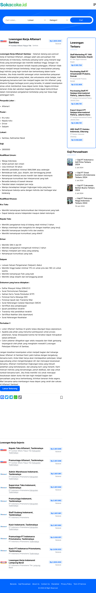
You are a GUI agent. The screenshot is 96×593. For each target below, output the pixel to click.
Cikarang (73, 136)
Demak (72, 81)
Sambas (35, 45)
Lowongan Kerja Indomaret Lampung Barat (22, 561)
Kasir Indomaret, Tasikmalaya (23, 525)
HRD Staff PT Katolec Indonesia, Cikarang (79, 130)
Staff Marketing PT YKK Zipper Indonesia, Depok (81, 55)
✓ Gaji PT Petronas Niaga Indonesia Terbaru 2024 (83, 200)
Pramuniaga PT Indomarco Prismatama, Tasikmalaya (22, 537)
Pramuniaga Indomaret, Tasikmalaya (20, 499)
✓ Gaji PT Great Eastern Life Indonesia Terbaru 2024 (85, 174)
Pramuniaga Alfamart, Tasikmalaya (26, 460)
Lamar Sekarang (9, 388)
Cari (81, 20)
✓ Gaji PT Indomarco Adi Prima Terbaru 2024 (84, 162)
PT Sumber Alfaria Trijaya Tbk (20, 46)
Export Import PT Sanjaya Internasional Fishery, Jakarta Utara (80, 112)
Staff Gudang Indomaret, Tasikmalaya (21, 513)
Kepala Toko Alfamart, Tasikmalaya (26, 448)
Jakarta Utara (74, 100)
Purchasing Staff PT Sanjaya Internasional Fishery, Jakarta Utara (80, 93)
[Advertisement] (31, 419)
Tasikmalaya (34, 541)
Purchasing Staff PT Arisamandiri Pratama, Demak (80, 73)
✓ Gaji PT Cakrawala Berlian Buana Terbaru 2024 (85, 187)
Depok (72, 62)
